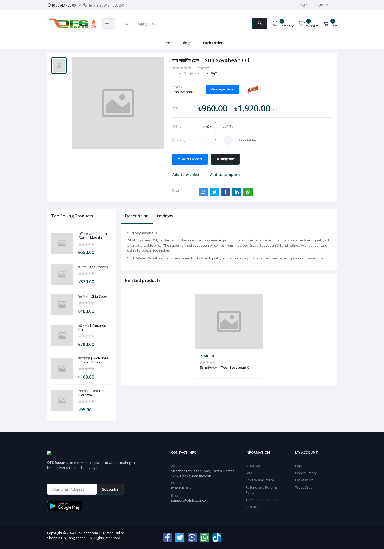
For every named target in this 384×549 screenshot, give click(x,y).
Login (303, 5)
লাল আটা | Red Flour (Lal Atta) (92, 393)
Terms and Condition (262, 499)
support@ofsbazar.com (190, 500)
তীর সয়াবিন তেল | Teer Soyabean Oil (226, 367)
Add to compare (225, 174)
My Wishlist (304, 480)
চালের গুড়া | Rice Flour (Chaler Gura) (93, 360)
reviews (165, 216)
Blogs (186, 42)
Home (167, 42)
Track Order (212, 42)
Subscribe (110, 489)
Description (137, 216)
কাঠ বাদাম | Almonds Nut (92, 327)
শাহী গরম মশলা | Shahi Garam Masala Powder (93, 236)
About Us (253, 465)
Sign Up (322, 5)
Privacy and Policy (260, 480)
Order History (306, 473)
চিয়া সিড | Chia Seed (92, 296)
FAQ (249, 473)
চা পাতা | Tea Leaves (93, 267)
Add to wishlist (186, 174)
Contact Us (254, 506)
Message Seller (222, 89)
